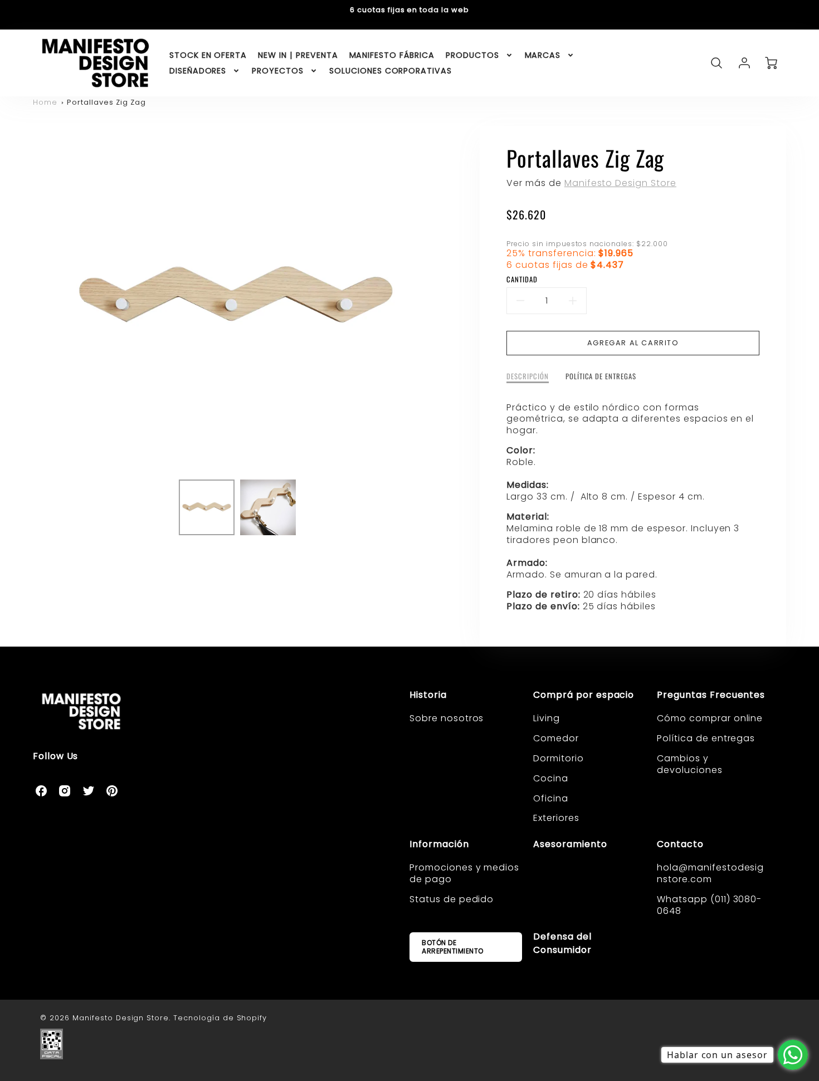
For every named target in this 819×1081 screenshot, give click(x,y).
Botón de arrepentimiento (453, 946)
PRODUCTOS (472, 55)
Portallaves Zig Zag (106, 102)
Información (439, 844)
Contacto (680, 844)
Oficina (550, 798)
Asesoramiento (570, 844)
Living (546, 718)
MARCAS (543, 55)
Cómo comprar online (710, 718)
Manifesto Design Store (620, 183)
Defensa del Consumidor (562, 943)
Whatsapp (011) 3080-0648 (709, 905)
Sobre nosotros (447, 718)
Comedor (556, 738)
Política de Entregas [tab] (601, 376)
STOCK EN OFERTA (208, 55)
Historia (428, 694)
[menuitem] (208, 55)
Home (45, 102)
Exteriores (556, 817)
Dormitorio (558, 758)
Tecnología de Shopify (220, 1018)
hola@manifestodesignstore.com (710, 873)
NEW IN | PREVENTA (298, 55)
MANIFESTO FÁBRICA (392, 55)
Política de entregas (706, 738)
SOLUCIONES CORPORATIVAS (390, 71)
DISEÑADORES (198, 71)
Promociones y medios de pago (464, 873)
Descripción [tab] (527, 376)
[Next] (447, 298)
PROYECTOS (278, 71)
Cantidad (522, 280)
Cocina (550, 778)
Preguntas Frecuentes (711, 694)
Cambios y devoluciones (690, 764)
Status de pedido (452, 899)
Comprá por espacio (583, 694)
